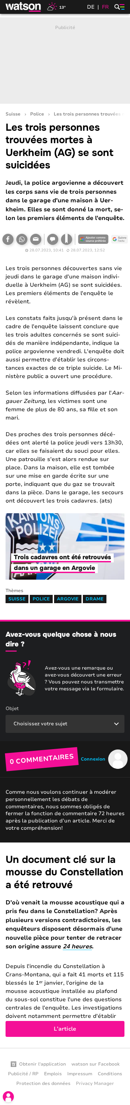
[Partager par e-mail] (35, 239)
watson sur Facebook (95, 1064)
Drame (95, 599)
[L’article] (65, 945)
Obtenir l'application (42, 1064)
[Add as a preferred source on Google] (93, 239)
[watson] (24, 7)
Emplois (53, 1074)
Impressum (79, 1074)
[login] (8, 1096)
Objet (12, 708)
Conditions (110, 1074)
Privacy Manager (95, 1083)
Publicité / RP (23, 1074)
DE (91, 6)
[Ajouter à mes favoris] (66, 239)
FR (105, 6)
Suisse (13, 114)
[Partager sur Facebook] (8, 239)
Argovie (68, 599)
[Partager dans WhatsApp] (21, 239)
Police (37, 114)
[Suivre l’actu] (119, 239)
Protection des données (43, 1083)
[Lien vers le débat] (52, 239)
